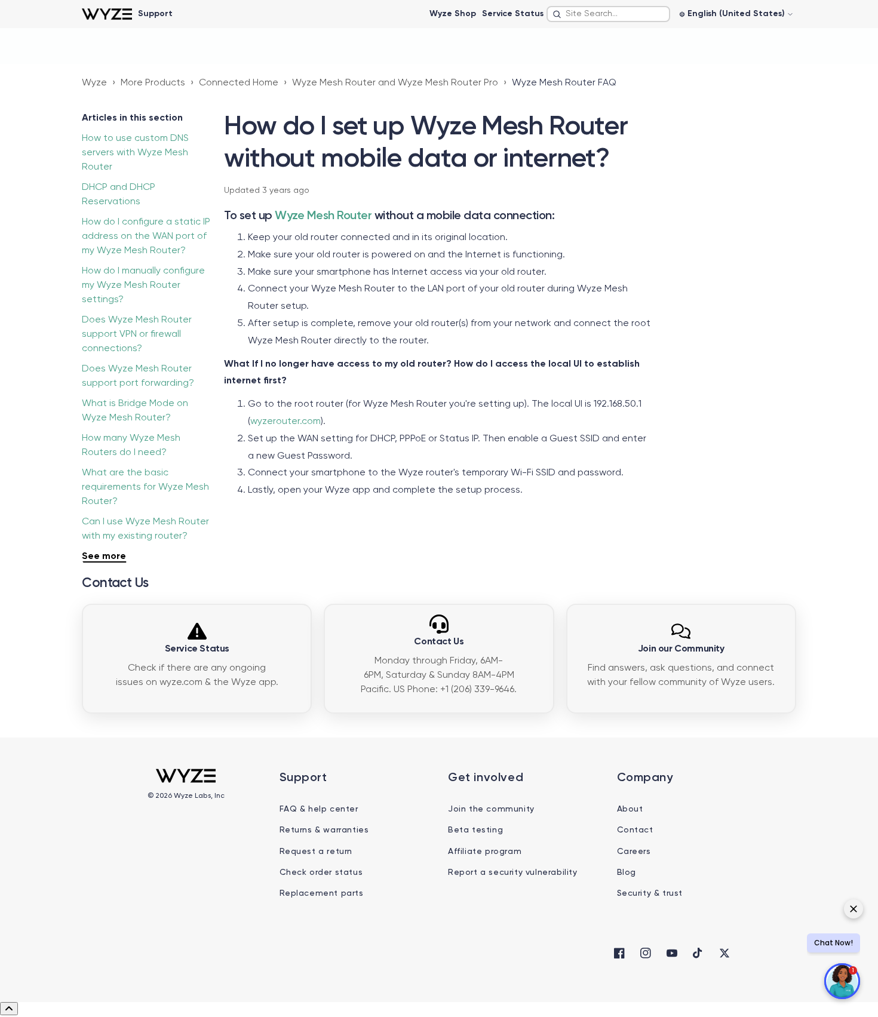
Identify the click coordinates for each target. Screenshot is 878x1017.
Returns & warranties (324, 830)
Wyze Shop (452, 14)
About (630, 809)
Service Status (513, 14)
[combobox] (608, 14)
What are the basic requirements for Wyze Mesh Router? (145, 487)
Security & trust (650, 893)
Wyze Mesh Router (323, 216)
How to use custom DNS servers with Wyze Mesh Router (135, 153)
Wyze (94, 83)
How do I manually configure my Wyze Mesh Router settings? (143, 285)
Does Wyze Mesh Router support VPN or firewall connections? (137, 334)
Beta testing (475, 830)
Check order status (321, 872)
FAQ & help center (319, 809)
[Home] (106, 14)
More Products (153, 83)
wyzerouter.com (285, 421)
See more (104, 556)
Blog (626, 872)
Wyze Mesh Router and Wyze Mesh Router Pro (395, 83)
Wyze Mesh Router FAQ (564, 83)
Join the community (491, 809)
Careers (634, 851)
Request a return (316, 851)
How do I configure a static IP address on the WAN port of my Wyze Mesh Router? (146, 236)
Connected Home (238, 83)
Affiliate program (484, 851)
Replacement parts (322, 893)
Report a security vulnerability (513, 872)
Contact (635, 830)
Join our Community (681, 649)
